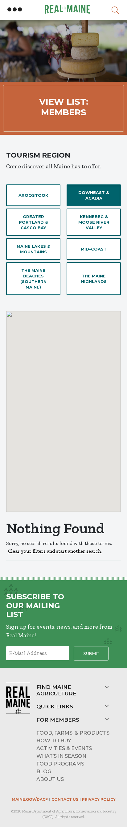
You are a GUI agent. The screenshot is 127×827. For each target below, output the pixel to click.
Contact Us (64, 799)
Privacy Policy (99, 799)
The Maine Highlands (94, 278)
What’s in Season (61, 756)
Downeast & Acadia (93, 195)
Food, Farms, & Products (72, 733)
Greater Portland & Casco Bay (33, 222)
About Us (50, 779)
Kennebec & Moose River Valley (93, 222)
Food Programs (60, 764)
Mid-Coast (94, 249)
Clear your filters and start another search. (55, 551)
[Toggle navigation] (14, 9)
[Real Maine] (66, 9)
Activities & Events (64, 748)
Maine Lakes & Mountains (33, 249)
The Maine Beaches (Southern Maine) (33, 278)
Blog (43, 771)
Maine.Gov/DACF (30, 799)
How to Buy (53, 741)
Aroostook (33, 195)
